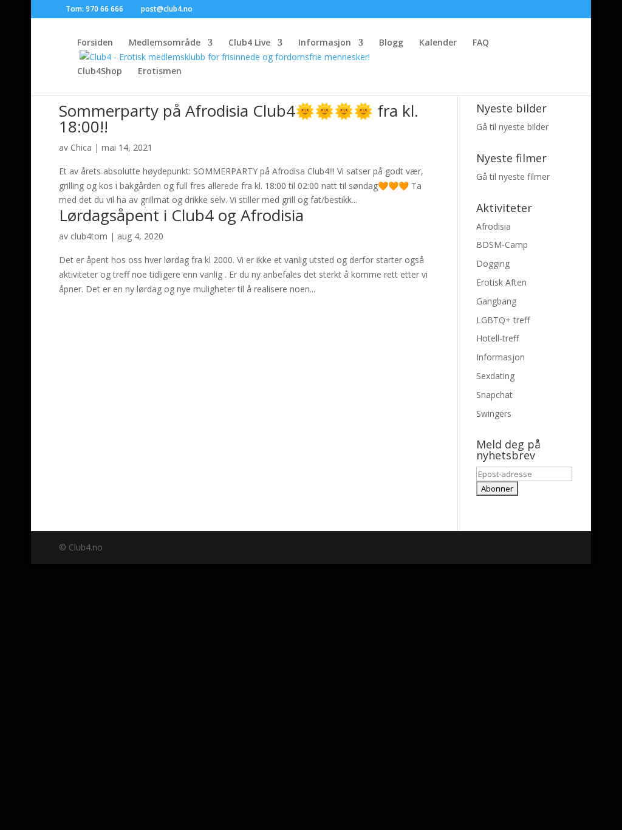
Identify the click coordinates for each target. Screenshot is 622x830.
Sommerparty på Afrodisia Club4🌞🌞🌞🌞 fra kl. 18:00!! (239, 118)
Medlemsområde (164, 43)
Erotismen (160, 72)
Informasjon (324, 43)
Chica (81, 147)
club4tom (89, 236)
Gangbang (496, 301)
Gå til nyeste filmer (513, 176)
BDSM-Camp (502, 244)
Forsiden (95, 43)
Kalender (438, 43)
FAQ (481, 43)
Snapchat (494, 394)
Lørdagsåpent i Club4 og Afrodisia (181, 215)
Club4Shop (99, 72)
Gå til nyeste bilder (512, 126)
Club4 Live (249, 43)
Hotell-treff (497, 338)
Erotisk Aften (501, 282)
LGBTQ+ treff (503, 320)
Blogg (391, 43)
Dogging (493, 263)
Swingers (493, 413)
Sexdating (495, 376)
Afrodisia (493, 226)
